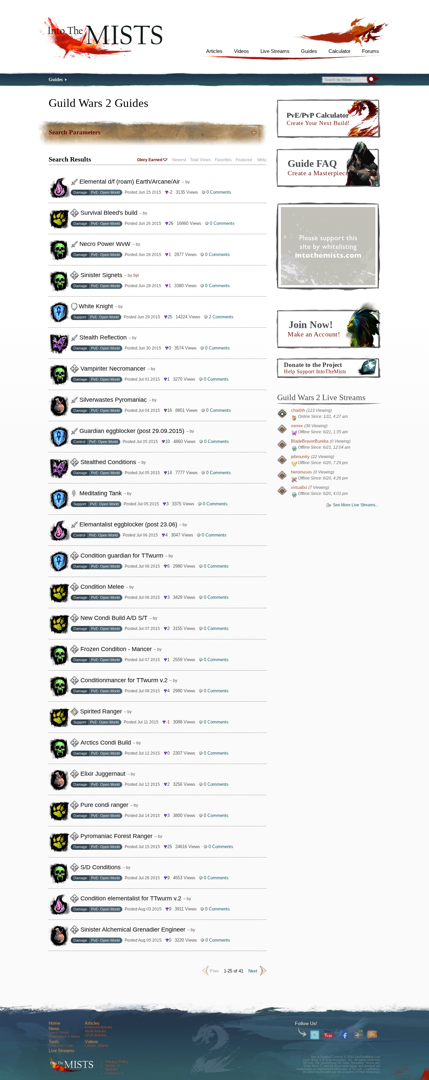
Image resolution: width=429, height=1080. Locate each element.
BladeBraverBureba (309, 441)
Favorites (223, 159)
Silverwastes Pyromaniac (113, 399)
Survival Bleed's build (108, 212)
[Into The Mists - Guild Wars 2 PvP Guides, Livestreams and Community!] (70, 1065)
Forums (370, 51)
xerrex (297, 425)
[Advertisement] (328, 246)
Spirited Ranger (101, 711)
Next (252, 970)
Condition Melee (102, 586)
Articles (214, 51)
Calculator (339, 51)
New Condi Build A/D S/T (113, 618)
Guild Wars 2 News (64, 1036)
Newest (179, 159)
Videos (241, 51)
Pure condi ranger (104, 805)
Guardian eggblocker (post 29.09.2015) (131, 431)
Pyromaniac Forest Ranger (116, 836)
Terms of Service (112, 1067)
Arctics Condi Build (105, 742)
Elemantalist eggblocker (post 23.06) (128, 524)
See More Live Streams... (355, 505)
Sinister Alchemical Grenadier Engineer (132, 929)
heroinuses (301, 471)
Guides (309, 51)
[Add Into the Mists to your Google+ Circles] (358, 1035)
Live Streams (275, 51)
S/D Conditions (100, 867)
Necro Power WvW (104, 244)
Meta (261, 159)
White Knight (96, 306)
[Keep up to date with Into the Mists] (372, 1035)
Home (54, 1023)
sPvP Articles (95, 1035)
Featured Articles (98, 1027)
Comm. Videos (97, 1045)
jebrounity (300, 456)
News (54, 1028)
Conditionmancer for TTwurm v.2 (124, 680)
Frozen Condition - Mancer (116, 649)
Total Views (200, 159)
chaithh (298, 410)
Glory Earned (149, 159)
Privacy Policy (116, 1062)
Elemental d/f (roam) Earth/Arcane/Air (129, 181)
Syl (136, 275)
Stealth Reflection (103, 337)
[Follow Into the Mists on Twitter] (314, 1035)
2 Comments (221, 316)
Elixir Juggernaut (102, 773)
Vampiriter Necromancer (112, 368)
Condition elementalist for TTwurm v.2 (130, 898)
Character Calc (61, 1045)
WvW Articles (95, 1031)
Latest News (59, 1032)
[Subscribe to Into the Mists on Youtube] (328, 1035)
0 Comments (218, 192)
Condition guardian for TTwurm (121, 555)
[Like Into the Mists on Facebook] (344, 1034)
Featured (244, 159)
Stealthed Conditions (108, 462)
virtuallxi (299, 487)
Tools (54, 1041)
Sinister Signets (101, 275)
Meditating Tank (100, 493)
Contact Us (114, 1073)
